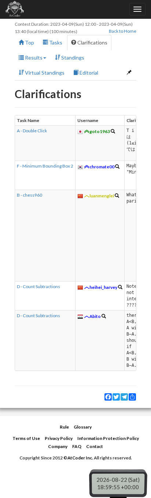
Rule (64, 427)
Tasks (55, 42)
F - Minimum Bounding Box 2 (45, 166)
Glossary (83, 427)
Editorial (88, 72)
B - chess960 (29, 195)
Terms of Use (26, 438)
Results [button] (33, 57)
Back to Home (122, 31)
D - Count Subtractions (38, 286)
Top (29, 42)
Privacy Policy (59, 438)
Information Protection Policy (108, 438)
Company (57, 446)
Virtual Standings (44, 72)
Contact (94, 446)
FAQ (76, 446)
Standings (72, 57)
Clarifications (91, 42)
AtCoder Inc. (80, 458)
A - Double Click (32, 130)
